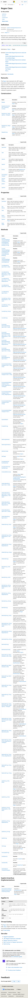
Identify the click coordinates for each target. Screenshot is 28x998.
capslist (3, 164)
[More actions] (26, 5)
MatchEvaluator (16, 663)
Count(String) (4, 317)
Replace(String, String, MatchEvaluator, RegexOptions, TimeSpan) (7, 705)
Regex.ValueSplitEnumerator (19, 368)
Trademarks (10, 996)
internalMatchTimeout (3, 180)
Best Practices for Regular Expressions (13, 942)
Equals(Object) (5, 419)
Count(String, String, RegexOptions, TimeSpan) (6, 300)
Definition (4, 14)
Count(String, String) (6, 311)
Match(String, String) (6, 601)
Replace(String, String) (6, 773)
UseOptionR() (4, 862)
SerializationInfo (17, 890)
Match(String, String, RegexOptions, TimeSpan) (6, 587)
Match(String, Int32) (6, 577)
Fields (3, 19)
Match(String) (5, 607)
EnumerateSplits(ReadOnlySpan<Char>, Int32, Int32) (7, 365)
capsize (3, 159)
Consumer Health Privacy (18, 994)
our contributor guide (16, 956)
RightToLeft (20, 865)
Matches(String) (5, 644)
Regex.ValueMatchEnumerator (19, 328)
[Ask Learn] (20, 5)
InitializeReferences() (6, 471)
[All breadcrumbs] (2, 5)
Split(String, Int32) (6, 797)
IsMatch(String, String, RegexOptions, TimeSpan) (7, 536)
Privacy (8, 994)
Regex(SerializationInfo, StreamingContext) (6, 107)
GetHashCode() (5, 451)
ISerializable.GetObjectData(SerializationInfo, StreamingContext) (7, 890)
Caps (3, 210)
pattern (3, 183)
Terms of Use (4, 996)
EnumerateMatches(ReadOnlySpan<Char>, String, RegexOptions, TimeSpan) (6, 335)
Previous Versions (12, 992)
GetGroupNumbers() (6, 444)
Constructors (5, 17)
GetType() (4, 456)
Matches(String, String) (7, 639)
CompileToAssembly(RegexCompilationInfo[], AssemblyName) (19, 478)
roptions (3, 187)
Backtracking (7, 944)
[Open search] (22, 2)
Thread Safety (6, 930)
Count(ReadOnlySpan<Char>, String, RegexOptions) (6, 280)
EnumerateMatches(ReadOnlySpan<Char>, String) (6, 349)
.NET (6, 4)
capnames (4, 147)
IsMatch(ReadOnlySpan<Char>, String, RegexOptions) (6, 503)
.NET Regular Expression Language (12, 938)
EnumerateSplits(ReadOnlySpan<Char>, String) (6, 402)
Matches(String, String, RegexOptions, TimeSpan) (7, 625)
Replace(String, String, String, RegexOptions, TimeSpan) (6, 741)
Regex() (3, 102)
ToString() (4, 846)
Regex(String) (4, 132)
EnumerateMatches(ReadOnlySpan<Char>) (6, 357)
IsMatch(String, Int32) (6, 524)
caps (3, 152)
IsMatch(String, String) (7, 552)
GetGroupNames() (5, 439)
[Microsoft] (14, 2)
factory (3, 169)
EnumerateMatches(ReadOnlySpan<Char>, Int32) (6, 326)
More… (7, 70)
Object (8, 49)
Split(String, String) (6, 831)
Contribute (3, 994)
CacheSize (4, 201)
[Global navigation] (1, 2)
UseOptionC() (4, 856)
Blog (19, 992)
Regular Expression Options (10, 940)
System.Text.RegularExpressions (14, 27)
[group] (14, 45)
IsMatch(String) (5, 558)
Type (18, 456)
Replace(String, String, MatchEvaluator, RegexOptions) (7, 720)
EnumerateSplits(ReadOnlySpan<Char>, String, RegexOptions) (6, 393)
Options (3, 219)
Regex (4, 81)
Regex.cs (7, 32)
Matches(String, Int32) (6, 615)
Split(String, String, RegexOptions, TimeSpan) (6, 809)
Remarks (4, 15)
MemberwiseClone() (6, 649)
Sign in (25, 1)
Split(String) (4, 838)
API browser (10, 4)
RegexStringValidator (9, 936)
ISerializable (10, 74)
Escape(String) (5, 426)
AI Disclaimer (4, 992)
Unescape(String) (5, 852)
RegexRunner (22, 169)
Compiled (20, 858)
